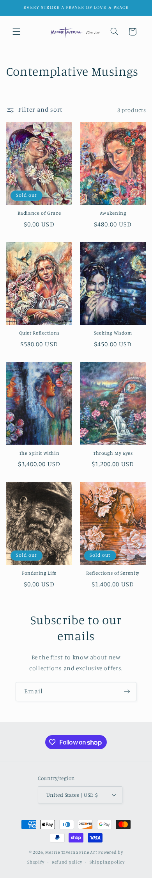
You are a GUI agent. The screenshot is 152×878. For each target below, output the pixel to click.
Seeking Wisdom (113, 333)
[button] (16, 32)
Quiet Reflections (39, 333)
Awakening (113, 213)
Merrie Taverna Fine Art (71, 852)
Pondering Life (39, 573)
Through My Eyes (113, 453)
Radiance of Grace (39, 213)
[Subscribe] (127, 691)
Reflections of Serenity (113, 573)
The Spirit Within (39, 453)
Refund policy (67, 862)
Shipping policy (107, 862)
